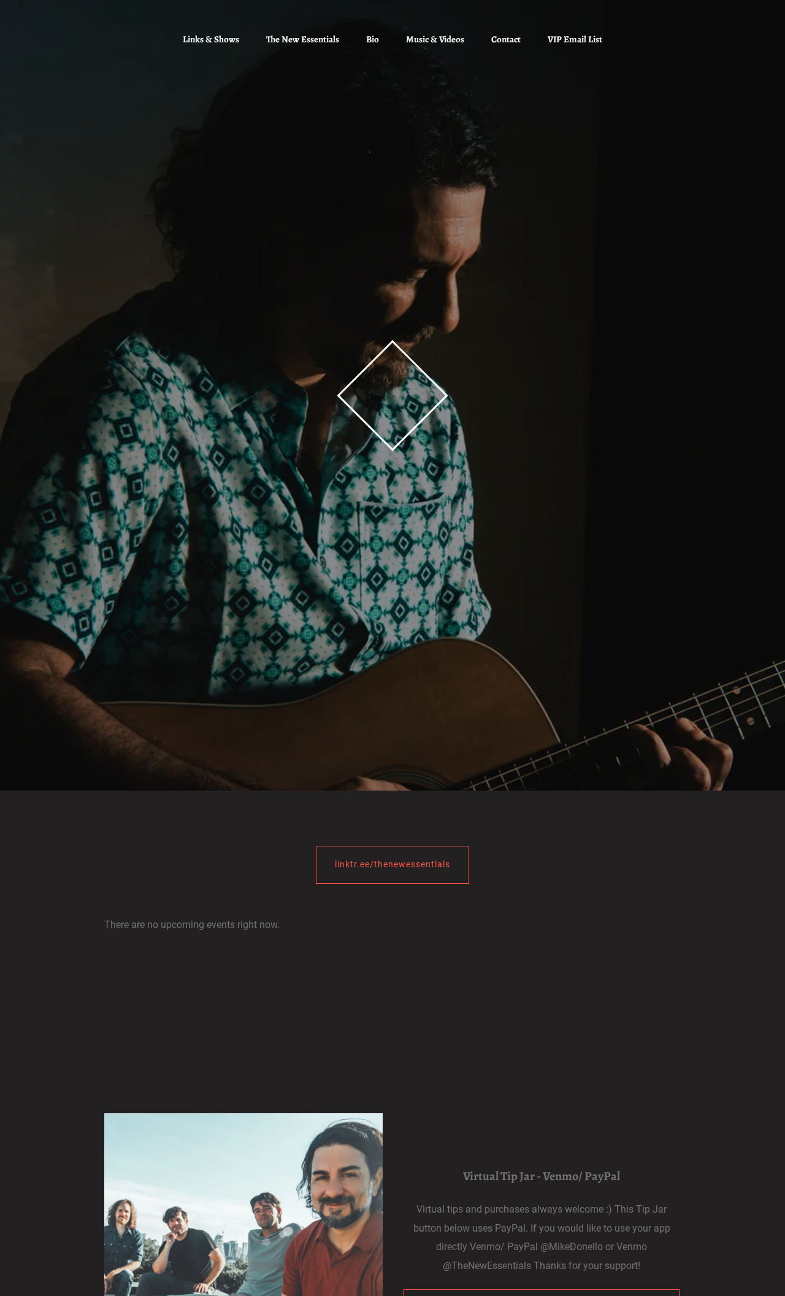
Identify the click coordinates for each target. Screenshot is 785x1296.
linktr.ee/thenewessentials (392, 864)
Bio (372, 39)
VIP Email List (575, 39)
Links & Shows (211, 39)
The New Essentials (302, 39)
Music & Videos (435, 39)
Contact (506, 39)
